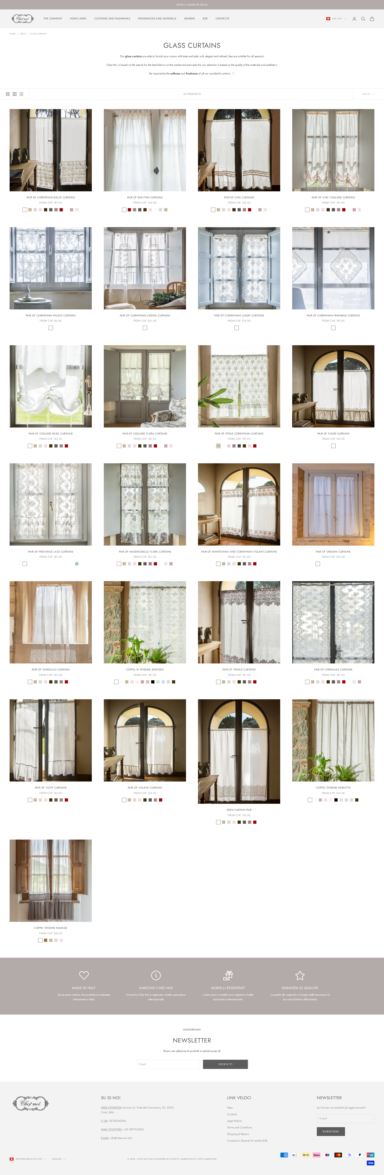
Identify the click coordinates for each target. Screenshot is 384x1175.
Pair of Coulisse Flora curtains (144, 433)
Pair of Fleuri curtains (333, 433)
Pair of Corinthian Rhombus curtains (333, 315)
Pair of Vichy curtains (51, 788)
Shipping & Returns (238, 1134)
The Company (53, 18)
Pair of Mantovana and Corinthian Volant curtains (239, 552)
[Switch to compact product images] (21, 94)
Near (230, 1108)
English (57, 1159)
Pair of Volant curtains (145, 788)
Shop (22, 33)
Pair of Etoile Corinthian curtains (239, 433)
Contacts (222, 18)
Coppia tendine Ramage (50, 928)
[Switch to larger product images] (8, 94)
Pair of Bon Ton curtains (145, 197)
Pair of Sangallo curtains (51, 669)
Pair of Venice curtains (239, 669)
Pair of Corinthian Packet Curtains (51, 315)
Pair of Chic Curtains (239, 197)
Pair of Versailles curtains (333, 669)
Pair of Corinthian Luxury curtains (239, 315)
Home (13, 33)
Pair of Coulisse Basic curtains (51, 433)
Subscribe (331, 1131)
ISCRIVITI (225, 1064)
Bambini (189, 18)
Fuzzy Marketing (207, 1159)
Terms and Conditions (239, 1127)
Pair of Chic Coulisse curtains (333, 197)
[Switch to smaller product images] (14, 94)
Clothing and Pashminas (112, 18)
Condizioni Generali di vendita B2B (247, 1141)
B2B (205, 18)
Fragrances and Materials (157, 18)
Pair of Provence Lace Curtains (50, 552)
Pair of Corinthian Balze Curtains (51, 197)
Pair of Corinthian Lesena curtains (145, 315)
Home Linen (78, 18)
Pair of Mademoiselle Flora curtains (145, 552)
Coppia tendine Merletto (333, 788)
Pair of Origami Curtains (333, 552)
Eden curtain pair (239, 810)
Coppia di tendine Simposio (145, 669)
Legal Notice (234, 1121)
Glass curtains (38, 33)
